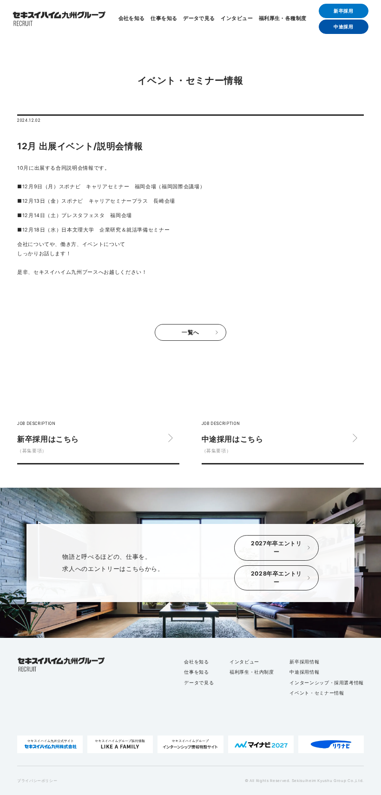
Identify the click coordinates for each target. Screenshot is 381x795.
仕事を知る (164, 18)
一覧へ (190, 332)
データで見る (199, 18)
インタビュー (237, 18)
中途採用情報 (304, 672)
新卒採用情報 (304, 661)
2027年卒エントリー (276, 547)
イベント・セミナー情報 (316, 693)
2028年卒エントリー (276, 577)
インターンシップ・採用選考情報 (326, 682)
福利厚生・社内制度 (252, 672)
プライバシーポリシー (37, 780)
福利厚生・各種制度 (283, 18)
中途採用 (344, 26)
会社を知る (131, 18)
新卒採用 (344, 10)
